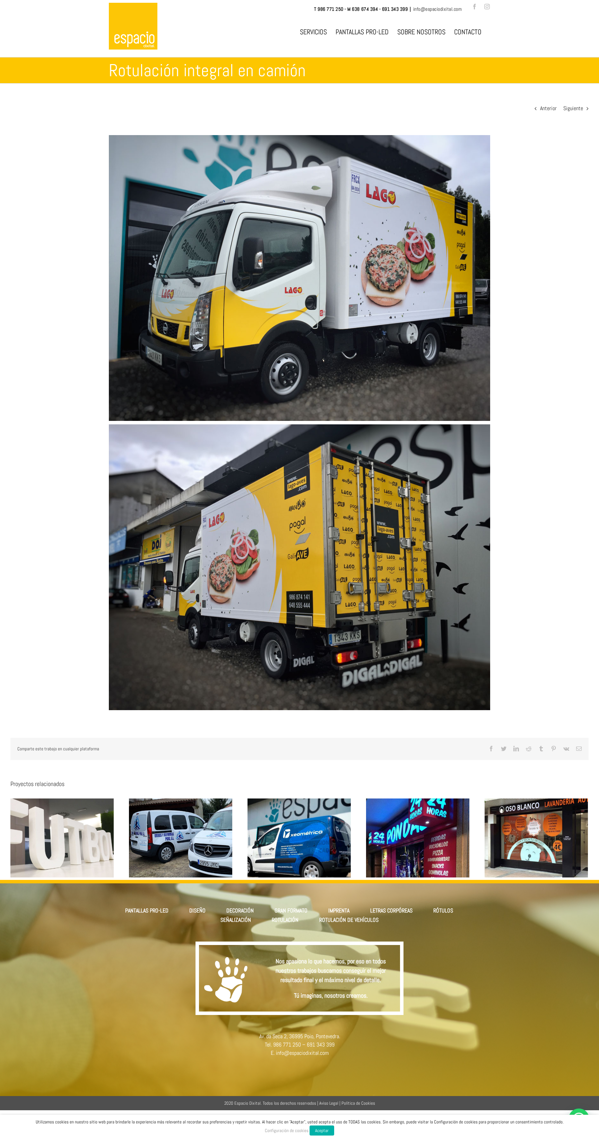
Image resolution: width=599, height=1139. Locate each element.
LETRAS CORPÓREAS (391, 910)
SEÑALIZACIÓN (235, 920)
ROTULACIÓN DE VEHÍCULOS (349, 920)
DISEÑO (197, 910)
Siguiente (573, 108)
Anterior (548, 108)
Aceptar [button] (322, 1130)
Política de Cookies (358, 1103)
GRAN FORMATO (291, 910)
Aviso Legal (328, 1103)
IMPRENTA (338, 910)
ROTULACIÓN (285, 920)
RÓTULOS (443, 910)
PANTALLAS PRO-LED (146, 910)
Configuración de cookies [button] (287, 1130)
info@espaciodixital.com (437, 9)
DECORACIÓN (240, 910)
